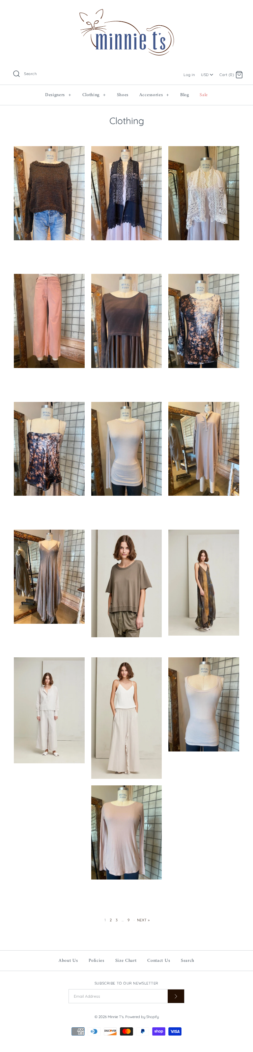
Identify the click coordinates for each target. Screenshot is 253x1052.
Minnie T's (116, 1016)
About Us (68, 961)
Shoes (123, 95)
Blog (184, 95)
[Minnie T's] (126, 10)
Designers (58, 95)
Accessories (154, 95)
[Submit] (176, 996)
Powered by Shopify (142, 1016)
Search (187, 961)
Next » (143, 920)
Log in (189, 74)
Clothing (94, 95)
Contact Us (158, 961)
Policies (96, 961)
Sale (204, 95)
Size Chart (126, 961)
